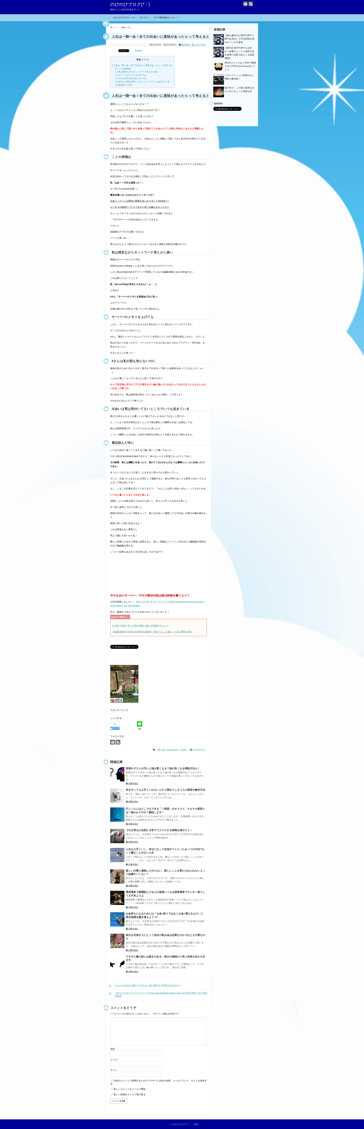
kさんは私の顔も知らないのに (131, 78)
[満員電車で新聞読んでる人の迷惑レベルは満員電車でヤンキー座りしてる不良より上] (117, 898)
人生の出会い (172, 749)
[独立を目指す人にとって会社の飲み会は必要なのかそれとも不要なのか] (117, 941)
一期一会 (160, 749)
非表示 (145, 60)
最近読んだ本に (124, 85)
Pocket (138, 50)
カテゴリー (144, 17)
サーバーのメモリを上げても (130, 75)
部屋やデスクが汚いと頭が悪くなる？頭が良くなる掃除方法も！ (163, 768)
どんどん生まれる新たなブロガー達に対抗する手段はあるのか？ (148, 985)
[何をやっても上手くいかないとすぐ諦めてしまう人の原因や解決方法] (117, 796)
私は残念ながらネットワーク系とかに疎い (137, 71)
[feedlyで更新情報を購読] (245, 3)
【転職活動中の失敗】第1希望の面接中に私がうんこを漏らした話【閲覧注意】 (152, 632)
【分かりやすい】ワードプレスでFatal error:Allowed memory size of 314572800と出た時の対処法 (161, 994)
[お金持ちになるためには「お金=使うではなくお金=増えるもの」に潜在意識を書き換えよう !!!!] (117, 919)
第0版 (196, 1124)
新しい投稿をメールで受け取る (129, 1094)
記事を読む (133, 783)
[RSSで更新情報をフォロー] (250, 3)
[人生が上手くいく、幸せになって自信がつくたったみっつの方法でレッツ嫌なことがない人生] (117, 855)
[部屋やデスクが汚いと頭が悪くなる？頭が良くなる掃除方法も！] (117, 774)
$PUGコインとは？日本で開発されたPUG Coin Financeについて (240, 66)
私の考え (186, 45)
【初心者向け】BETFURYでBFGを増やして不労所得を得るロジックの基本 (239, 38)
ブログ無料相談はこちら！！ (166, 17)
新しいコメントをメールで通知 (129, 1089)
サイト (113, 1070)
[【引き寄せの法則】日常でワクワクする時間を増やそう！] (117, 836)
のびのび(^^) (199, 749)
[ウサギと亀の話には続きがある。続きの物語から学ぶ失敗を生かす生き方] (117, 962)
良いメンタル (198, 45)
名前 (113, 1049)
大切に (184, 749)
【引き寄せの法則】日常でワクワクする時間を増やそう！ (159, 830)
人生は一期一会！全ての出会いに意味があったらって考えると (142, 65)
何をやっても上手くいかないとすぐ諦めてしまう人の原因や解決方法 (165, 789)
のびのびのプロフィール (124, 17)
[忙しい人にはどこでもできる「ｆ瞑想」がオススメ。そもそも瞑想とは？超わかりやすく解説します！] (117, 814)
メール (114, 1059)
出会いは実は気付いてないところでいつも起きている (142, 81)
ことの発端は (123, 68)
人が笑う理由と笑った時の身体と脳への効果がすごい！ (140, 625)
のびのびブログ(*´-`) (130, 4)
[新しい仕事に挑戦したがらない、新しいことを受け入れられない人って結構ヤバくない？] (117, 876)
